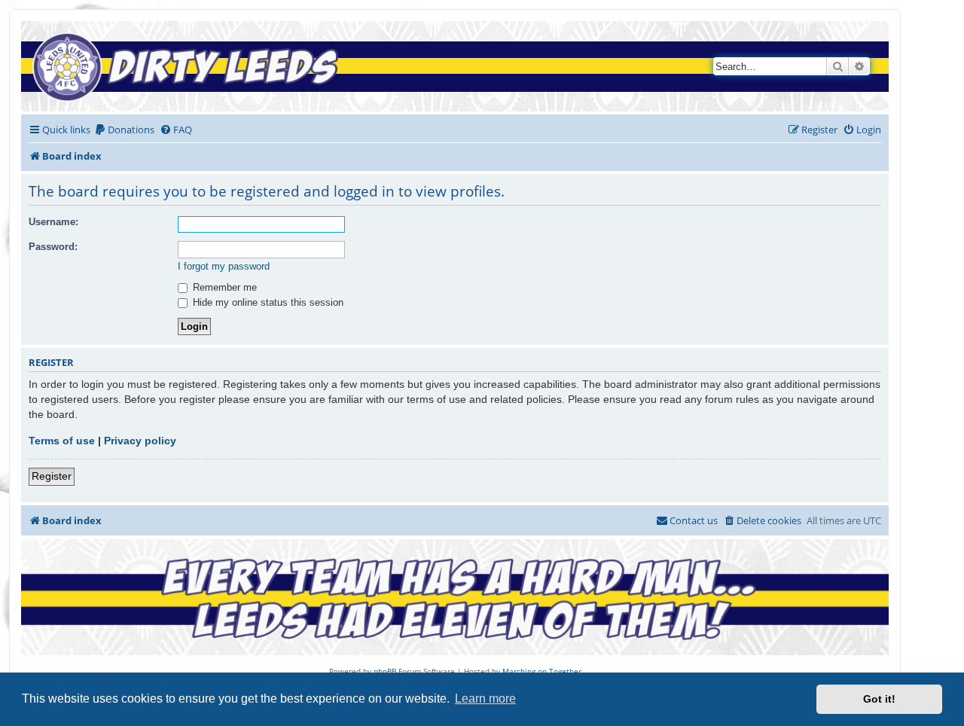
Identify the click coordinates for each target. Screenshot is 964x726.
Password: (53, 246)
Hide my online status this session (266, 302)
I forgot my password (224, 266)
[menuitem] (124, 130)
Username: (53, 221)
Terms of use (62, 441)
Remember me (223, 287)
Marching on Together (541, 671)
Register (52, 476)
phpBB (385, 671)
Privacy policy (140, 441)
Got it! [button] (879, 699)
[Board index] (190, 66)
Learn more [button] (485, 698)
